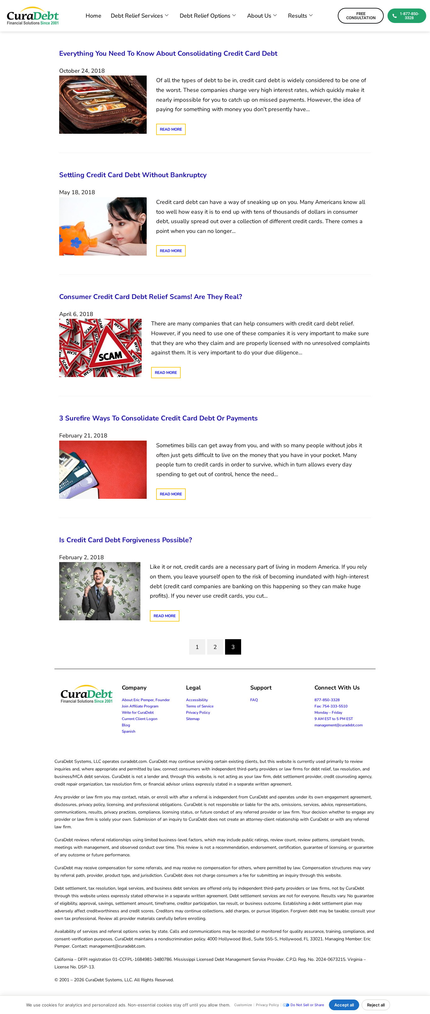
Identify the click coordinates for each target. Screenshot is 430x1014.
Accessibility (197, 699)
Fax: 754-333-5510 (331, 706)
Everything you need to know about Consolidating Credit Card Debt (168, 53)
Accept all (344, 1004)
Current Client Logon (139, 718)
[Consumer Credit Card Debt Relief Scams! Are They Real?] (100, 347)
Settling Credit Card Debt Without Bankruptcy (133, 175)
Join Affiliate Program (140, 706)
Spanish (128, 731)
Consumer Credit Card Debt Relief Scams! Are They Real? (150, 296)
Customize (243, 1005)
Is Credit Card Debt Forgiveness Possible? (125, 540)
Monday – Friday (328, 712)
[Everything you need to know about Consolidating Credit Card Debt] (103, 104)
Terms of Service (199, 706)
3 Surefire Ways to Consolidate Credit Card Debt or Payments (158, 418)
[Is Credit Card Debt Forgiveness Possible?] (99, 590)
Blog (126, 725)
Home (93, 16)
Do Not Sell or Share (307, 1005)
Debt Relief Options (205, 16)
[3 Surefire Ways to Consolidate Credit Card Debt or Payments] (103, 469)
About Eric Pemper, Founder (146, 699)
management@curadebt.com (338, 725)
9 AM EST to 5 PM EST (333, 718)
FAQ (254, 699)
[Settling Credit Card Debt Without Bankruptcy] (103, 226)
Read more (171, 129)
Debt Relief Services (137, 16)
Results (297, 16)
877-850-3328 (327, 699)
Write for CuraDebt (138, 712)
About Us (259, 16)
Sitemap (193, 718)
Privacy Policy (198, 712)
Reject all (376, 1004)
